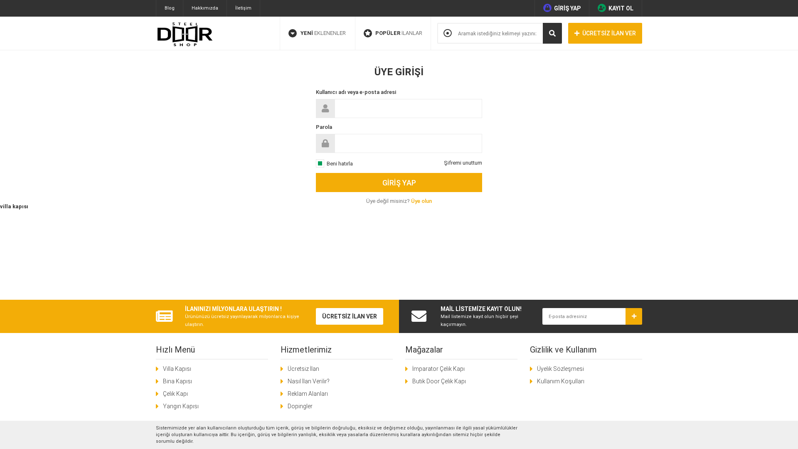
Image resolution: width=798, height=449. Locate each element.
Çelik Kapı (175, 393)
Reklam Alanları (308, 393)
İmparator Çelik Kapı (438, 368)
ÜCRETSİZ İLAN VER (609, 33)
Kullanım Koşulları (560, 381)
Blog (170, 8)
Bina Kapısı (177, 381)
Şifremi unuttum (463, 163)
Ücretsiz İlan (303, 368)
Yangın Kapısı (181, 406)
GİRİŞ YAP (567, 8)
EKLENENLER (323, 33)
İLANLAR (398, 33)
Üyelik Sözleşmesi (560, 368)
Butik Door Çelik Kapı (439, 381)
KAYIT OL (620, 8)
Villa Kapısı (177, 368)
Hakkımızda (205, 8)
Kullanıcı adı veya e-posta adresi (356, 92)
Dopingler (300, 406)
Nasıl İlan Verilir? (309, 381)
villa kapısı (14, 206)
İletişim (243, 8)
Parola (324, 127)
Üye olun (421, 201)
